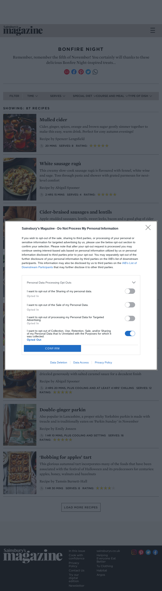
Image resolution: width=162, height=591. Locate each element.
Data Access (81, 362)
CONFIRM (52, 348)
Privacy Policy (103, 362)
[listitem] (81, 282)
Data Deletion (58, 362)
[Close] (149, 229)
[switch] (130, 291)
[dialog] (81, 295)
